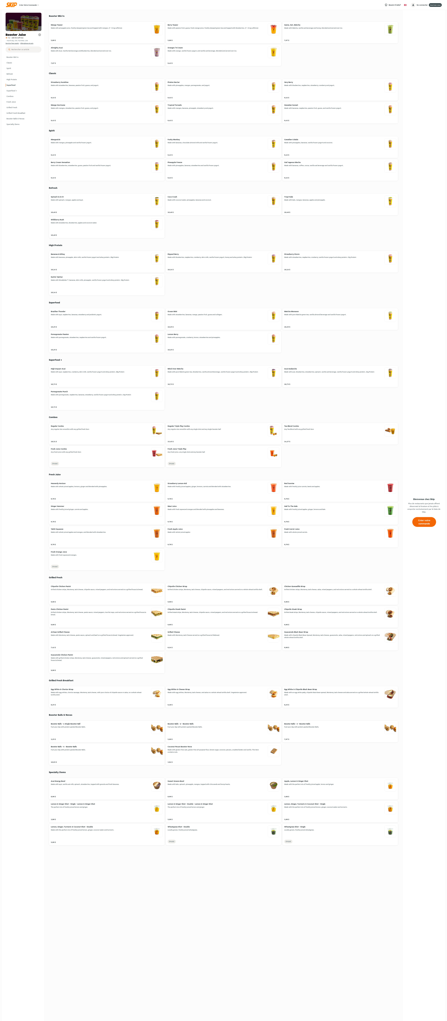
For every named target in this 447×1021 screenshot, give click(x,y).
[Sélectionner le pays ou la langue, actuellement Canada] (405, 5)
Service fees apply (12, 43)
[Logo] (12, 4)
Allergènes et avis (26, 43)
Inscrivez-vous (435, 5)
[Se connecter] (413, 5)
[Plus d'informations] (39, 35)
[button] (23, 57)
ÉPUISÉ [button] (55, 464)
